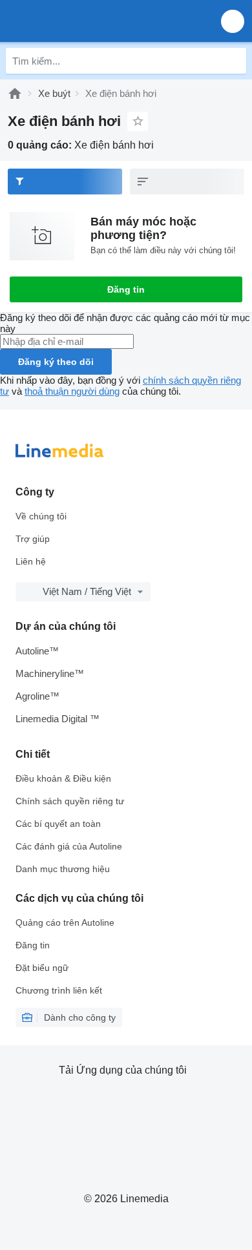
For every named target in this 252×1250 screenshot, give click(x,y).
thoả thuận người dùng (72, 391)
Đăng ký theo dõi (56, 362)
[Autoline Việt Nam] (84, 21)
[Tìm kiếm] (233, 61)
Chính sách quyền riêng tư (70, 801)
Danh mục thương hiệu (63, 869)
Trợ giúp (33, 539)
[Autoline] (14, 93)
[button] (232, 21)
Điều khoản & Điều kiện (63, 778)
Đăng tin (126, 289)
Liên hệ (31, 561)
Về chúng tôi (41, 516)
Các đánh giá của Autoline (69, 846)
